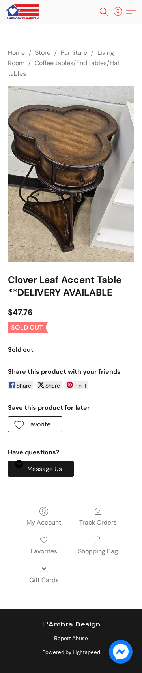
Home (16, 53)
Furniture (74, 53)
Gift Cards (44, 580)
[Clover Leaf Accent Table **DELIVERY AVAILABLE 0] (71, 174)
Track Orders (98, 522)
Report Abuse (71, 638)
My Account (43, 522)
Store (42, 53)
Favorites (44, 551)
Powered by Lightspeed (71, 652)
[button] (23, 12)
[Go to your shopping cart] (120, 12)
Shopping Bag (98, 551)
